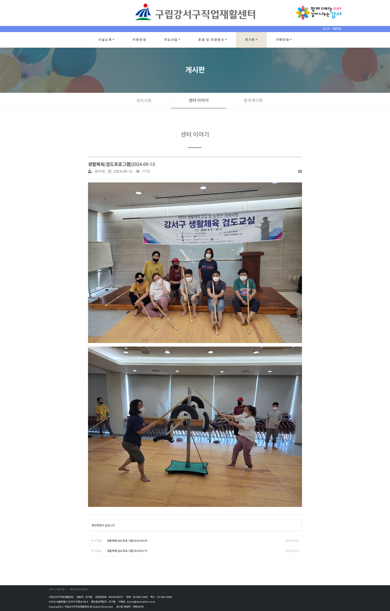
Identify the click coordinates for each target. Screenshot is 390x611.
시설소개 (105, 40)
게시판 (250, 40)
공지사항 (144, 100)
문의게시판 (253, 100)
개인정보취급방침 (79, 589)
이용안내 (139, 40)
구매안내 (282, 40)
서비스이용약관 (57, 589)
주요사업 (171, 40)
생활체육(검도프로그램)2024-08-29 (127, 540)
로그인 (326, 28)
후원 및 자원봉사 (211, 40)
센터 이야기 (199, 100)
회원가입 (336, 28)
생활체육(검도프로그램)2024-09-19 (127, 551)
